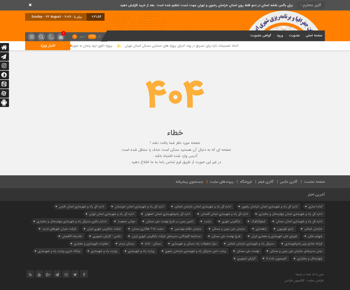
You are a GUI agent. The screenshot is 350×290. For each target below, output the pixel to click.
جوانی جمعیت (126, 221)
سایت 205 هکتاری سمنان (148, 228)
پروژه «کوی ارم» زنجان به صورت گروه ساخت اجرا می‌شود (82, 45)
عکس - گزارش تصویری (107, 236)
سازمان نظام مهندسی (187, 228)
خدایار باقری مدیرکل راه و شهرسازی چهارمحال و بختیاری (72, 221)
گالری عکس (288, 182)
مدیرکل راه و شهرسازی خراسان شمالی (251, 243)
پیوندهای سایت (221, 182)
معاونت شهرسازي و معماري (91, 243)
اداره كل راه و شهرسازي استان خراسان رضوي (270, 206)
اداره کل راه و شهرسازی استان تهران (111, 213)
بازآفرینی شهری (231, 221)
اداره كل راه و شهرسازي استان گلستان (224, 213)
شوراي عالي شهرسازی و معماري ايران (274, 236)
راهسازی (261, 228)
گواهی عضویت (260, 35)
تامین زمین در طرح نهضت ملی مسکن (169, 221)
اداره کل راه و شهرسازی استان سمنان (299, 221)
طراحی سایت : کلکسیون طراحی (304, 280)
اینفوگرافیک (258, 221)
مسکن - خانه (153, 243)
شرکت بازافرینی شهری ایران (104, 228)
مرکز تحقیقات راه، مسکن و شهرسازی (194, 243)
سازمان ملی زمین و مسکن (228, 228)
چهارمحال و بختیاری (309, 258)
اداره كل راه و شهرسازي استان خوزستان (139, 206)
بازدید (207, 221)
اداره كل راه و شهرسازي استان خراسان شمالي (203, 206)
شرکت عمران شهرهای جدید (59, 228)
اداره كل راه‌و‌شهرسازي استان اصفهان (167, 213)
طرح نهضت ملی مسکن (226, 236)
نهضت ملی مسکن (248, 251)
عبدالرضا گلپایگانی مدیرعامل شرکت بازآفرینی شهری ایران (166, 236)
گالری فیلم (266, 182)
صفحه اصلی (314, 35)
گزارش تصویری (246, 258)
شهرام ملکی (315, 236)
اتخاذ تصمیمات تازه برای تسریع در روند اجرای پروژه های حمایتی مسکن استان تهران (189, 45)
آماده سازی (315, 206)
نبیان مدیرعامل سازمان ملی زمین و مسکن (296, 251)
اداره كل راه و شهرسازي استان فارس (81, 206)
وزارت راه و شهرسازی (104, 251)
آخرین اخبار (316, 194)
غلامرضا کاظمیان (72, 236)
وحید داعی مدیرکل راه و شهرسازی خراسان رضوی (195, 251)
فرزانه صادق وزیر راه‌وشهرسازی (303, 243)
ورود (280, 35)
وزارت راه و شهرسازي (141, 251)
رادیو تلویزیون (285, 228)
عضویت (294, 35)
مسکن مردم (126, 243)
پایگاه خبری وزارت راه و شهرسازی (59, 251)
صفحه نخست (314, 182)
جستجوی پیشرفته (189, 182)
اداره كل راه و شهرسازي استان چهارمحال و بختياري (290, 213)
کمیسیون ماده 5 (276, 258)
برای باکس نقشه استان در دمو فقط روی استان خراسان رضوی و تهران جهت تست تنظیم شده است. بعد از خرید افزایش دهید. (206, 5)
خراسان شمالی (313, 228)
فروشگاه (246, 182)
